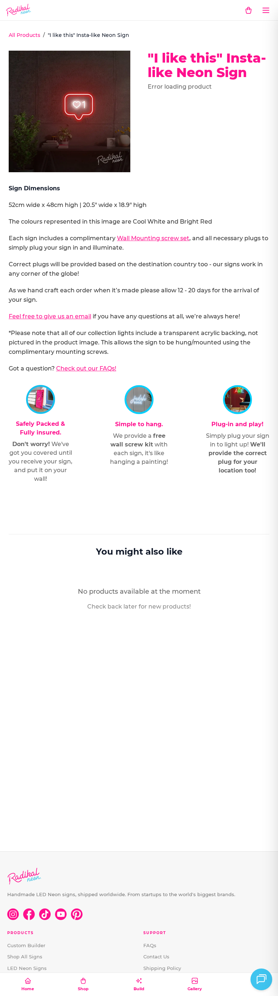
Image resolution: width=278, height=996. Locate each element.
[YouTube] (61, 914)
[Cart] (248, 10)
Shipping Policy (162, 968)
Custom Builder (26, 945)
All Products (24, 35)
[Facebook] (29, 914)
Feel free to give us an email (50, 316)
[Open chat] (261, 979)
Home (27, 988)
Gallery (195, 988)
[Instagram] (13, 914)
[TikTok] (45, 914)
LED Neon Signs (27, 968)
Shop (83, 988)
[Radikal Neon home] (18, 10)
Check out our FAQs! (86, 368)
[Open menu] (265, 10)
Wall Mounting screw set (153, 238)
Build (139, 988)
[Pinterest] (77, 914)
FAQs (149, 945)
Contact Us (156, 956)
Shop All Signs (24, 956)
